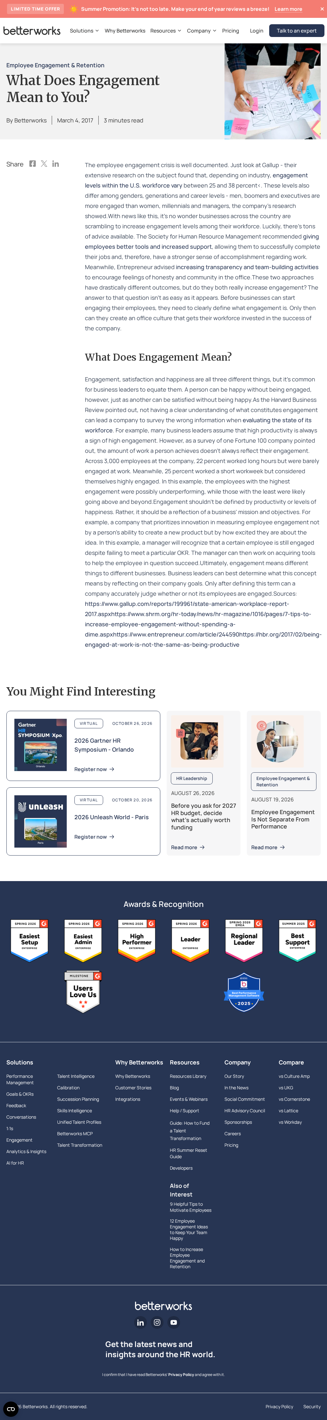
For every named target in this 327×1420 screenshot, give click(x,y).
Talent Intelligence (76, 1076)
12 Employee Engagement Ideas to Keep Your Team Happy (189, 1229)
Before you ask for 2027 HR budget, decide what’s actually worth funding (203, 816)
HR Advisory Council (244, 1110)
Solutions (19, 1062)
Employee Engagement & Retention (55, 65)
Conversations (21, 1117)
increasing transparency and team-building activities (247, 267)
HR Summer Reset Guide (188, 1153)
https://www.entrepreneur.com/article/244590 (176, 634)
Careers (232, 1133)
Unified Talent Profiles (79, 1122)
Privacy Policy (181, 1374)
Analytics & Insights (26, 1151)
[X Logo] (44, 164)
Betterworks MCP (75, 1133)
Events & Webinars (189, 1099)
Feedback (16, 1105)
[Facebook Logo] (32, 164)
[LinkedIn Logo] (55, 164)
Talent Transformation (79, 1145)
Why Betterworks (136, 1062)
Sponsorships (238, 1122)
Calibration (68, 1088)
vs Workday (290, 1122)
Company (237, 1062)
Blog (174, 1088)
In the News (236, 1088)
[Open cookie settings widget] (11, 1409)
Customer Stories (133, 1088)
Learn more (288, 8)
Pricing (231, 1145)
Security (312, 1406)
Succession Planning (78, 1099)
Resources (185, 1062)
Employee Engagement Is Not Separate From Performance (283, 819)
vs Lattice (288, 1110)
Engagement (19, 1140)
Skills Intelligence (74, 1110)
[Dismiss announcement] (322, 9)
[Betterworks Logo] (32, 31)
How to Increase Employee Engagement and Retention (187, 1258)
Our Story (234, 1076)
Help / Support (184, 1110)
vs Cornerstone (294, 1099)
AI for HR (15, 1163)
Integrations (127, 1099)
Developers (181, 1168)
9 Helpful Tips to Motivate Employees (190, 1207)
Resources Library (188, 1076)
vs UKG (286, 1088)
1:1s (9, 1128)
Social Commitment (244, 1099)
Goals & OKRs (20, 1094)
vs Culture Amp (294, 1076)
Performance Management (20, 1079)
